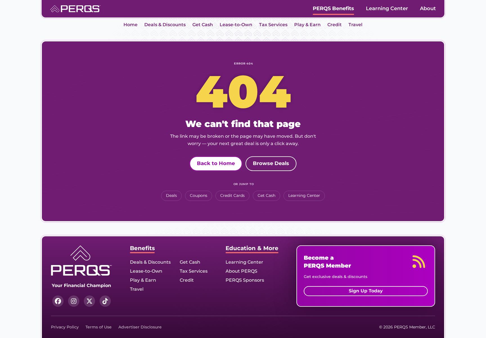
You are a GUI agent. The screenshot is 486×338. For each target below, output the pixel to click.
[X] (89, 301)
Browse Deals (271, 163)
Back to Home (216, 163)
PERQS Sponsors (245, 280)
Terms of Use (99, 327)
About (428, 8)
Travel (355, 25)
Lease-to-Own (236, 25)
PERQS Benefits (333, 8)
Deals (171, 195)
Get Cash (202, 25)
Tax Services (273, 25)
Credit (334, 25)
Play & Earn (307, 25)
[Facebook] (58, 301)
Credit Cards (232, 195)
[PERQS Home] (75, 8)
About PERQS (241, 271)
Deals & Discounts (165, 25)
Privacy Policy (65, 327)
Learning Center (387, 8)
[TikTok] (105, 301)
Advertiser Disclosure (140, 327)
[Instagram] (73, 301)
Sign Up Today (366, 290)
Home (130, 25)
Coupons (198, 195)
